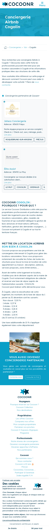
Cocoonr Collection (24, 407)
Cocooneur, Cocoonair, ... (25, 470)
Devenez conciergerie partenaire (24, 444)
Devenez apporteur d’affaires (24, 447)
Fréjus (39, 139)
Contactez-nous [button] (16, 377)
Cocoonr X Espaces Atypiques (24, 430)
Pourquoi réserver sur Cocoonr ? (24, 404)
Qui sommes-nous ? (24, 458)
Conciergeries (15, 47)
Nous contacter (25, 461)
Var (25, 47)
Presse (24, 467)
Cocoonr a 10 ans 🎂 (24, 464)
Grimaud (34, 187)
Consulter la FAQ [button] (32, 377)
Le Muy (9, 187)
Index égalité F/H (24, 475)
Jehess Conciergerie (15, 121)
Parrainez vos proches (24, 427)
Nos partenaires (24, 450)
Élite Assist (10, 168)
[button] (7, 135)
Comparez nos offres (24, 421)
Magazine (24, 433)
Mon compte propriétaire (24, 424)
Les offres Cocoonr (24, 418)
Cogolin (21, 187)
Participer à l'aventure (24, 472)
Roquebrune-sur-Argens (19, 139)
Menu (42, 5)
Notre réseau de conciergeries (24, 441)
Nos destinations (24, 410)
